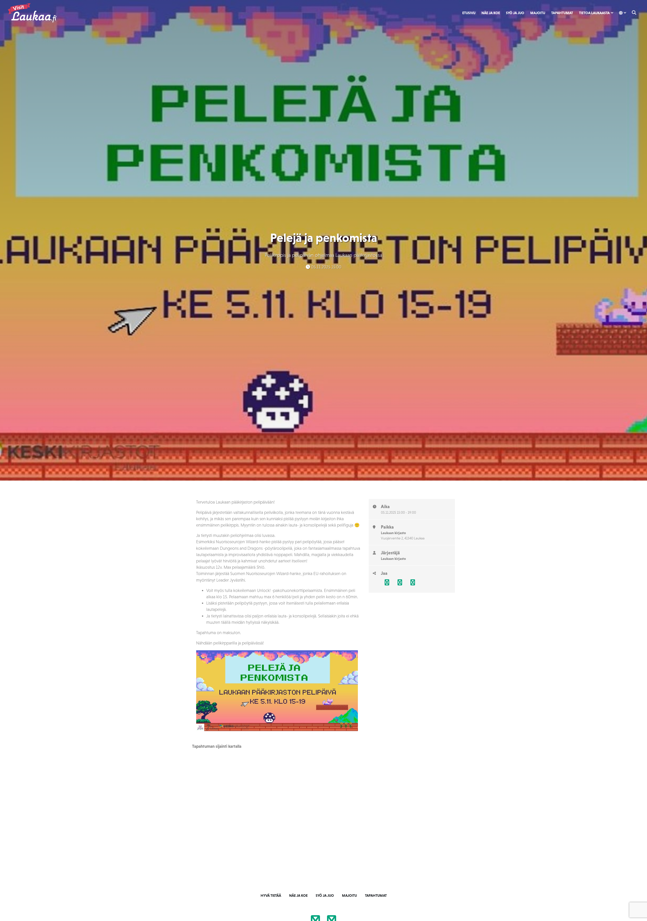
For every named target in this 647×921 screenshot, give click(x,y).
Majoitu (537, 13)
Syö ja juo (515, 13)
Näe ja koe (490, 13)
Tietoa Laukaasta (594, 13)
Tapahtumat (562, 13)
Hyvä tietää (271, 895)
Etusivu (468, 13)
